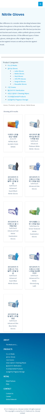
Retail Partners (10, 381)
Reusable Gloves (21, 84)
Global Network (11, 399)
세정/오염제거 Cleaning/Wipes (18, 93)
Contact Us (9, 393)
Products (12, 105)
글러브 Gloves (13, 68)
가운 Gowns (12, 87)
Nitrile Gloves (19, 73)
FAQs (7, 384)
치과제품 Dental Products (17, 96)
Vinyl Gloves (19, 76)
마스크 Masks (12, 65)
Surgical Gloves (20, 81)
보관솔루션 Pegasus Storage (18, 99)
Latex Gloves (19, 71)
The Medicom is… (12, 345)
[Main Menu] (40, 4)
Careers (8, 396)
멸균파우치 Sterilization (16, 90)
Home (5, 105)
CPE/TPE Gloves (20, 79)
